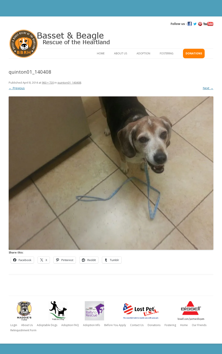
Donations (194, 53)
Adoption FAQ (70, 325)
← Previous (17, 88)
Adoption (143, 53)
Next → (208, 88)
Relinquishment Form (23, 330)
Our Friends (199, 325)
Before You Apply (115, 325)
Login (13, 325)
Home (100, 53)
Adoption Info (91, 325)
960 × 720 (48, 82)
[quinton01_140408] (111, 173)
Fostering (166, 53)
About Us (120, 53)
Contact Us (137, 325)
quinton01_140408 (69, 82)
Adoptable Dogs (47, 325)
